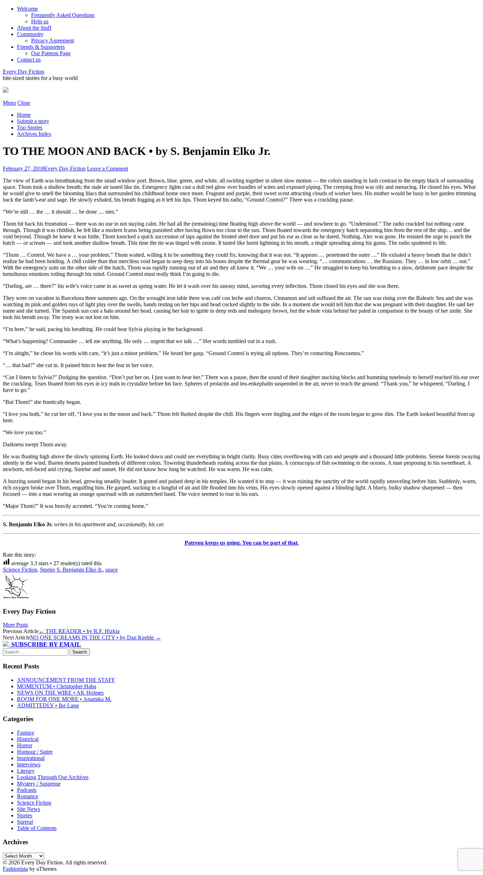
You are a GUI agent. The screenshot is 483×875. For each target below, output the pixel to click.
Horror (24, 745)
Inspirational (31, 758)
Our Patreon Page (51, 53)
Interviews (28, 764)
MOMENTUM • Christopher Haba (56, 686)
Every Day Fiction (23, 72)
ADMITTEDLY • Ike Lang (48, 705)
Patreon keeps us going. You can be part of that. (242, 543)
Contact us (29, 60)
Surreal (25, 822)
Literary (26, 771)
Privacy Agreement (52, 40)
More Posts (15, 625)
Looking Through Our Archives (52, 777)
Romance (27, 796)
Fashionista (15, 869)
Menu (9, 103)
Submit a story (33, 121)
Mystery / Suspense (38, 784)
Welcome (27, 9)
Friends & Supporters (41, 47)
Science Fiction (20, 570)
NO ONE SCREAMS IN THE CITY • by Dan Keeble (95, 637)
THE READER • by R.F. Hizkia (79, 631)
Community (30, 34)
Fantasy (25, 733)
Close (23, 103)
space (111, 570)
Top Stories (29, 127)
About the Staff (34, 28)
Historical (28, 739)
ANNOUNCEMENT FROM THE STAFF (66, 680)
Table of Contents (37, 828)
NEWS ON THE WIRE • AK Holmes (60, 693)
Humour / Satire (35, 752)
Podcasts (26, 790)
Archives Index (34, 134)
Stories (47, 570)
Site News (28, 809)
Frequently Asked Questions (62, 15)
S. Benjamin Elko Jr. (80, 570)
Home (24, 115)
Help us (39, 21)
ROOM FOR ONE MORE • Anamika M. (64, 699)
